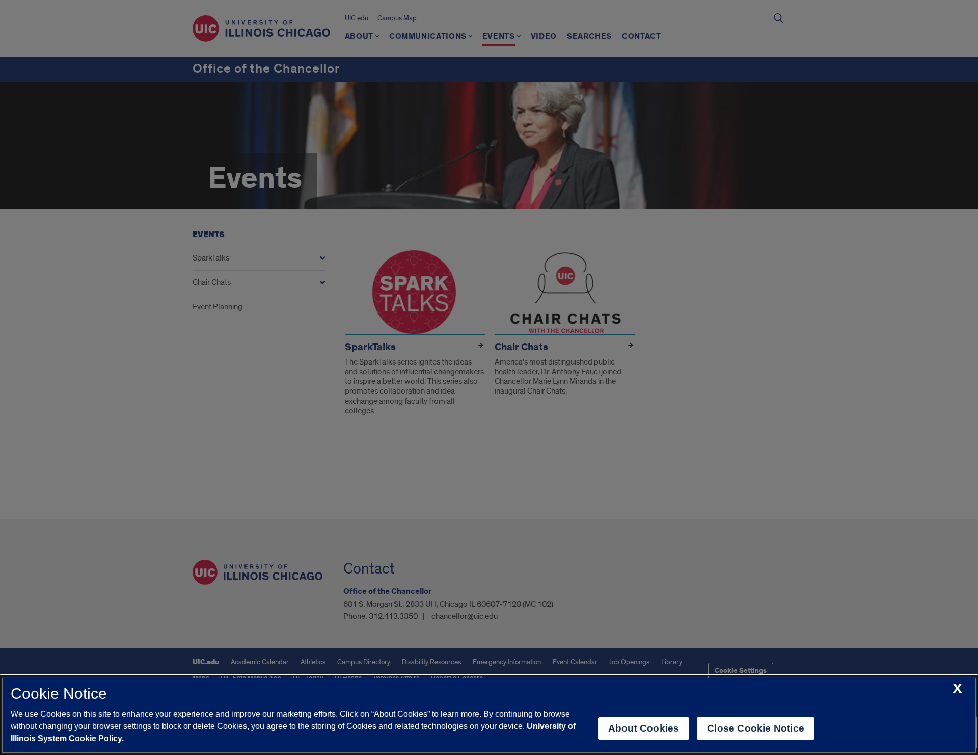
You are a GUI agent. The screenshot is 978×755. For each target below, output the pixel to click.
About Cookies (643, 728)
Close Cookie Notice (755, 728)
